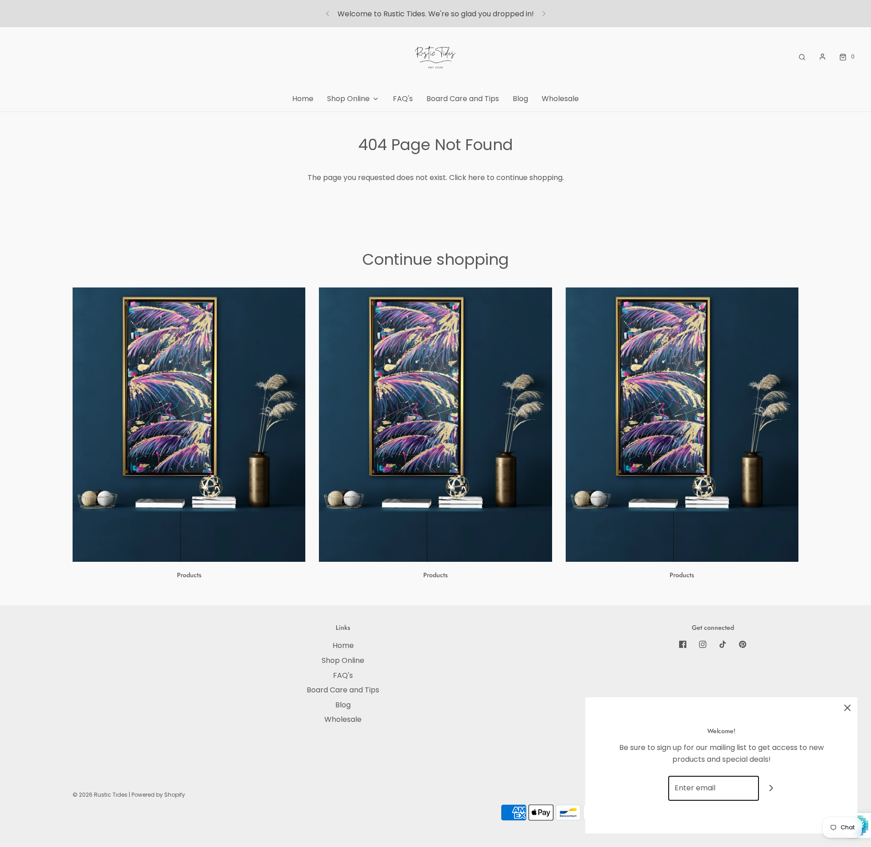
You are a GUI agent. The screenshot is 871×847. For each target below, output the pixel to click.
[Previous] (328, 14)
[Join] (771, 788)
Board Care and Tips (462, 98)
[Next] (544, 14)
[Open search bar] (802, 56)
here (476, 177)
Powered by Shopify (158, 794)
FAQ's (403, 98)
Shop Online (343, 660)
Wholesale (560, 98)
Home (302, 98)
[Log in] (822, 56)
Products (189, 574)
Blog (520, 98)
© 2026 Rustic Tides (100, 794)
